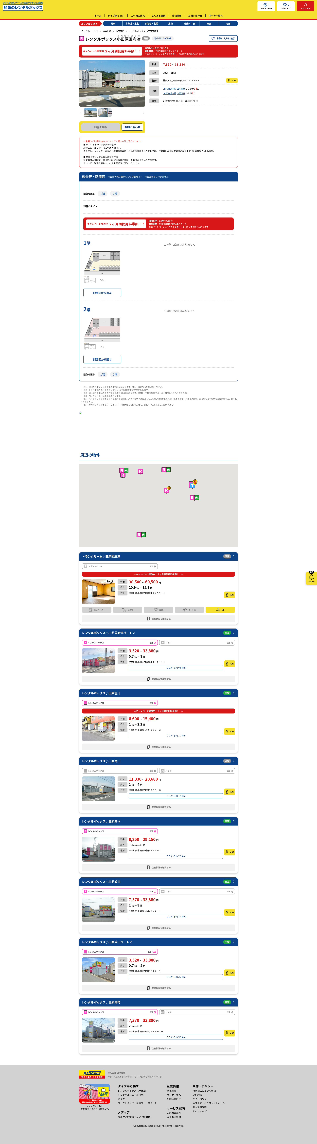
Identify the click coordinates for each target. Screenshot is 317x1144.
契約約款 (197, 1094)
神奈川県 (107, 31)
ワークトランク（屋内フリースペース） (138, 1103)
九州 (228, 23)
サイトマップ (200, 1111)
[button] (193, 485)
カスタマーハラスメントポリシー (210, 1103)
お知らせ (311, 577)
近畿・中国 (189, 23)
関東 (113, 23)
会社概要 (176, 15)
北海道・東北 (132, 23)
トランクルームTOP (88, 31)
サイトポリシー (201, 1099)
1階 (102, 193)
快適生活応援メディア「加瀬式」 (135, 1117)
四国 (209, 23)
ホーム (97, 15)
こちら (143, 386)
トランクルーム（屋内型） (132, 1094)
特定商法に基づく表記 (204, 1090)
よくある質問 (158, 15)
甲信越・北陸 (151, 23)
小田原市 (120, 31)
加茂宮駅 (181, 93)
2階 (115, 193)
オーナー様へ (216, 15)
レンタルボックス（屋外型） (133, 1090)
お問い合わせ (195, 15)
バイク (121, 1099)
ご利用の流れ (138, 15)
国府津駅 (181, 88)
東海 (170, 23)
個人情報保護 (200, 1107)
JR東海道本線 (169, 88)
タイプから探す (116, 15)
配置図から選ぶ (102, 293)
